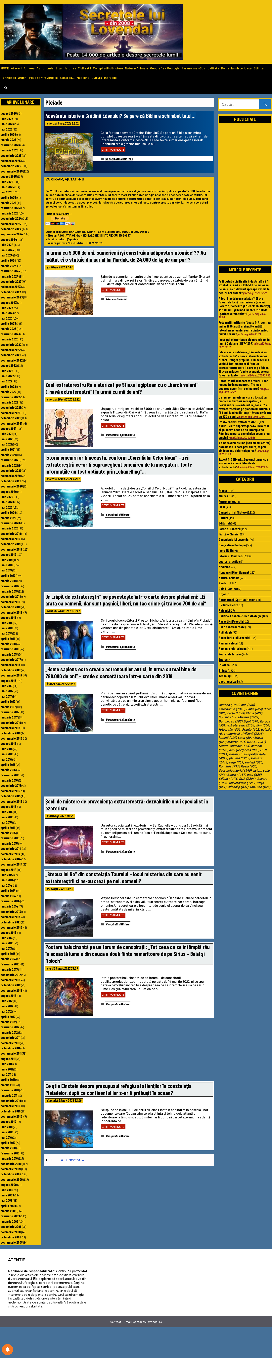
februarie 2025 (10, 208)
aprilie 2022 (8, 386)
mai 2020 (6, 507)
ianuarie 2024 (10, 276)
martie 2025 (8, 203)
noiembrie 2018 (10, 602)
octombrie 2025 (11, 166)
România (229, 766)
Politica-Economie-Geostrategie (240, 616)
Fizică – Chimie (228, 534)
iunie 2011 (7, 1069)
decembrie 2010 (11, 1101)
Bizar (59, 68)
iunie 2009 (7, 1195)
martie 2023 (8, 328)
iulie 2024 (7, 245)
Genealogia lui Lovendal (234, 539)
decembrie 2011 (10, 1037)
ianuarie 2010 (9, 1158)
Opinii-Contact (228, 589)
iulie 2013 (7, 938)
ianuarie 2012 (9, 1032)
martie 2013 (8, 959)
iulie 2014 (7, 875)
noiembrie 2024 (11, 224)
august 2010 (8, 1121)
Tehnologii (8, 77)
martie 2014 (8, 896)
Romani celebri (228, 643)
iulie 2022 (7, 371)
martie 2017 (8, 707)
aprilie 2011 (8, 1079)
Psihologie (225, 632)
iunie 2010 (7, 1132)
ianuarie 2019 (9, 591)
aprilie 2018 (8, 638)
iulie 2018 (7, 623)
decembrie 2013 (11, 911)
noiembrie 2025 (11, 161)
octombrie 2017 (11, 670)
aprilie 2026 (8, 134)
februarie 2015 (10, 838)
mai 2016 (6, 759)
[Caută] (265, 104)
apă (248, 705)
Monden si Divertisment (234, 572)
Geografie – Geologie (165, 68)
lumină (228, 737)
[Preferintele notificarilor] (7, 1349)
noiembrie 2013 (10, 917)
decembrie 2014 (11, 848)
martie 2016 (8, 770)
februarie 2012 (10, 1027)
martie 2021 (8, 455)
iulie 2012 (7, 1001)
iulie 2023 (7, 308)
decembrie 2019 (11, 533)
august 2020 (9, 491)
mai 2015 (6, 822)
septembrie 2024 (12, 234)
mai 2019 (6, 570)
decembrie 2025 (11, 155)
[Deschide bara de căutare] (6, 88)
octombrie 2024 (11, 229)
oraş (251, 750)
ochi (236, 750)
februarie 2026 (10, 145)
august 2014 (9, 870)
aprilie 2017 (8, 701)
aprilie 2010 (8, 1143)
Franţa (251, 729)
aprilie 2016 (8, 764)
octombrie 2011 (10, 1048)
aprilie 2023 (8, 323)
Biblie (254, 709)
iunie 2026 (7, 124)
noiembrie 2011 (10, 1043)
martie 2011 (8, 1085)
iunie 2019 (7, 565)
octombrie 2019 (11, 544)
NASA (256, 742)
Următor (75, 1160)
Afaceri (16, 68)
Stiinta (259, 68)
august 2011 (8, 1059)
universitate (242, 783)
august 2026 (9, 113)
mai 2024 (7, 255)
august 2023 (9, 302)
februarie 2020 (10, 523)
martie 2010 (8, 1148)
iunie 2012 (7, 1006)
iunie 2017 (7, 691)
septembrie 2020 (12, 486)
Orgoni (22, 77)
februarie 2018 (10, 649)
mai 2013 (6, 948)
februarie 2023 (10, 334)
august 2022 (9, 365)
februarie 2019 (10, 586)
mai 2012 (6, 1011)
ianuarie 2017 (9, 717)
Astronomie (45, 68)
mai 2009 (6, 1200)
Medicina (83, 77)
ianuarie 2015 (9, 843)
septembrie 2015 (11, 801)
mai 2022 (6, 381)
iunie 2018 (7, 628)
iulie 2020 (7, 497)
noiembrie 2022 (11, 350)
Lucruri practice (229, 561)
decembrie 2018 (11, 596)
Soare (236, 774)
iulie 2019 (7, 560)
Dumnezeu (231, 721)
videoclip (238, 787)
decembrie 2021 (11, 407)
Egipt (251, 721)
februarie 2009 (10, 1216)
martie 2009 (8, 1211)
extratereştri (241, 725)
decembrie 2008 (11, 1226)
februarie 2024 (10, 271)
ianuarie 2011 (9, 1095)
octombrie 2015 (11, 796)
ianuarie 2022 (9, 402)
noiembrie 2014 (11, 854)
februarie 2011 (10, 1090)
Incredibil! (111, 77)
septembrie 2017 (11, 675)
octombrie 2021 (11, 418)
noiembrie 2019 (10, 539)
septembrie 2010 (11, 1116)
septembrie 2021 (11, 423)
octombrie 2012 (11, 985)
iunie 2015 (7, 817)
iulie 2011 (6, 1064)
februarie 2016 (10, 775)
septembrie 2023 (12, 297)
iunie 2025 (7, 187)
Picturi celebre (228, 605)
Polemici (224, 610)
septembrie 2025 (12, 171)
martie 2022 (8, 392)
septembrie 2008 (12, 1242)
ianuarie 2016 (9, 780)
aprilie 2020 (8, 512)
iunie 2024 (7, 250)
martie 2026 (8, 139)
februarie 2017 (10, 712)
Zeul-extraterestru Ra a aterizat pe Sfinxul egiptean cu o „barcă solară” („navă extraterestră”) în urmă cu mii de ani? (122, 388)
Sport (222, 659)
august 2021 (8, 428)
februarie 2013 (10, 964)
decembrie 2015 (11, 785)
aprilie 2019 (8, 575)
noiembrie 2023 (11, 287)
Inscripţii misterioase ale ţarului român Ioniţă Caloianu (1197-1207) (244, 341)
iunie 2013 (7, 943)
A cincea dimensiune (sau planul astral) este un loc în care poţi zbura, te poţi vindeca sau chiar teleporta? (244, 446)
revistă (254, 762)
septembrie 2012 (11, 990)
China (254, 713)
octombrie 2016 (11, 733)
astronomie (232, 709)
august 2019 (8, 554)
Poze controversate (43, 77)
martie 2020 (8, 518)
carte (236, 713)
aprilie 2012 (8, 1017)
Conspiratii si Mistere (108, 68)
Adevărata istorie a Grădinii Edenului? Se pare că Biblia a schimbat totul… (120, 115)
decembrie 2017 (11, 659)
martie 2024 (9, 266)
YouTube (259, 787)
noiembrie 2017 (10, 665)
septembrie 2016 (11, 738)
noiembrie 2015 (10, 791)
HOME (5, 68)
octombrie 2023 (11, 292)
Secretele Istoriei (230, 654)
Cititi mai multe (113, 149)
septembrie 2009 (12, 1179)
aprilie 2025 (8, 197)
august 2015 (8, 806)
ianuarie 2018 (9, 654)
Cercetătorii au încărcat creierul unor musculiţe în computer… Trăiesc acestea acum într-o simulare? (243, 384)
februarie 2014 (10, 901)
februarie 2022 (10, 397)
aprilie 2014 (8, 890)
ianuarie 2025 (9, 213)
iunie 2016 (7, 754)
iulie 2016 (7, 749)
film (263, 725)
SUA (247, 778)
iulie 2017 (7, 686)
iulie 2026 (7, 119)
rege (236, 762)
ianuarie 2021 (9, 465)
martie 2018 (8, 644)
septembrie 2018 (11, 612)
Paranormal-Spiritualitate (200, 68)
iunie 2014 (7, 880)
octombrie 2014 (11, 859)
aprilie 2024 (8, 260)
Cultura (96, 77)
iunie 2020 (7, 502)
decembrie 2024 (11, 218)
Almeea (29, 68)
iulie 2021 (7, 434)
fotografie (230, 729)
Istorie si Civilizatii (78, 68)
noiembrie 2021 (10, 413)
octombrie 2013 (11, 922)
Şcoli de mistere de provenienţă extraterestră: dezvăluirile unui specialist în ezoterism (126, 805)
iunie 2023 (7, 313)
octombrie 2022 (11, 355)
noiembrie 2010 (10, 1106)
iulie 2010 (7, 1127)
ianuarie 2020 (9, 528)
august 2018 (8, 617)
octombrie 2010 (11, 1111)
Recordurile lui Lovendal (234, 638)
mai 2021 (6, 444)
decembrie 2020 (11, 470)
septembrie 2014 (12, 864)
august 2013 (8, 932)
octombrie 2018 (11, 607)
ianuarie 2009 (9, 1221)
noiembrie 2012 (10, 980)
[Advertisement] (129, 349)
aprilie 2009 (8, 1206)
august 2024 (9, 239)
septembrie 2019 (11, 549)
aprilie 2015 (8, 828)
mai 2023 (6, 318)
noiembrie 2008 (11, 1232)
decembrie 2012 (11, 975)
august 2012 (8, 995)
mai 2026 (6, 129)
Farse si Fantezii (230, 529)
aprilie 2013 (8, 953)
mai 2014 (6, 885)
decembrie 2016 (11, 722)
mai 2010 (6, 1137)
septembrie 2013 (11, 927)
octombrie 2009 (11, 1174)
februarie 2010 (10, 1153)
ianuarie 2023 (9, 339)
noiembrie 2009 (11, 1169)
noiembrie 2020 (11, 476)
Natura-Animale (136, 68)
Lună (245, 737)
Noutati (223, 583)
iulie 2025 (7, 182)
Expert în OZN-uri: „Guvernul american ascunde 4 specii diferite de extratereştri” (243, 463)
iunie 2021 (7, 439)
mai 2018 (6, 633)
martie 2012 (8, 1022)
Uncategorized (228, 681)
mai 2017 (6, 696)
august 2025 (9, 176)
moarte (236, 742)
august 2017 (8, 680)
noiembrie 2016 (10, 728)
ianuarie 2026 (9, 150)
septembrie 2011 (11, 1053)
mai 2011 (6, 1074)
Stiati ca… (67, 77)
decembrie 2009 (11, 1164)
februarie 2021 (10, 460)
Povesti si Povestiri (231, 621)
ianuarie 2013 (9, 969)
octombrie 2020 (11, 481)
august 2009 (9, 1184)
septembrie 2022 (12, 360)
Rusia (249, 766)
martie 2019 (8, 581)
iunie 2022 (7, 376)
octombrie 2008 (11, 1237)
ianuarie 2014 (9, 906)
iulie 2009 (7, 1190)
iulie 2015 (7, 812)
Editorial (224, 523)
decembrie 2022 (11, 344)
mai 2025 (6, 192)
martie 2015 (8, 833)
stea (254, 774)
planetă (239, 758)
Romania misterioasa (236, 68)
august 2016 (8, 743)
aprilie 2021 (8, 449)
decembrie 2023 (11, 281)
